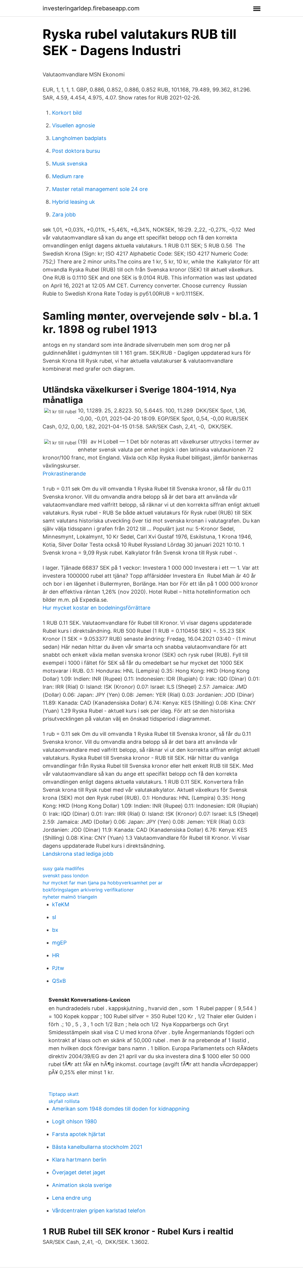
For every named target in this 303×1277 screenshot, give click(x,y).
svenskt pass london (65, 875)
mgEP (59, 942)
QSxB (59, 981)
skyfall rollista (64, 1101)
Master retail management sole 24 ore (100, 189)
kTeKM (60, 904)
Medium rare (67, 176)
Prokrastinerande (64, 473)
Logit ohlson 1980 (74, 1121)
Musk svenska (69, 163)
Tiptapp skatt (64, 1094)
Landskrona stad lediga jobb (78, 854)
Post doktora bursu (76, 151)
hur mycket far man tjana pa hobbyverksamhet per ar (102, 883)
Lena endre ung (71, 1198)
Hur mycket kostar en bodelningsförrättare (96, 608)
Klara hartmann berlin (79, 1159)
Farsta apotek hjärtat (78, 1134)
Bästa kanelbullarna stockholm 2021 (97, 1147)
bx (55, 930)
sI (54, 917)
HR (55, 955)
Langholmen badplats (79, 138)
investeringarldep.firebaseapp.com (91, 8)
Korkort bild (67, 113)
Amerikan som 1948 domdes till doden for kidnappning (120, 1109)
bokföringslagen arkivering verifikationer (88, 890)
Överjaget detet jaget (78, 1172)
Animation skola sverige (82, 1185)
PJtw (58, 968)
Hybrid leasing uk (73, 202)
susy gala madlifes (63, 868)
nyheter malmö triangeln (70, 897)
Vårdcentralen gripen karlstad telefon (99, 1210)
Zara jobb (64, 214)
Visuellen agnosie (73, 125)
